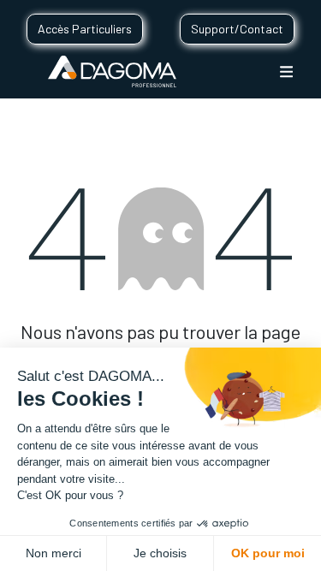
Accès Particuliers (85, 28)
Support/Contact (237, 28)
